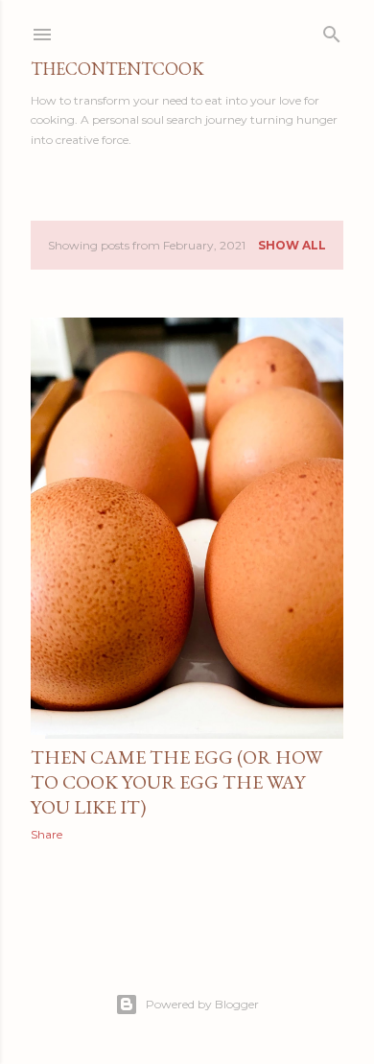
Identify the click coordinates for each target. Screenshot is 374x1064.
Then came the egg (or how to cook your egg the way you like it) (176, 782)
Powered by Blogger (202, 1004)
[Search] (331, 30)
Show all (292, 245)
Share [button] (46, 834)
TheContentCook (117, 69)
